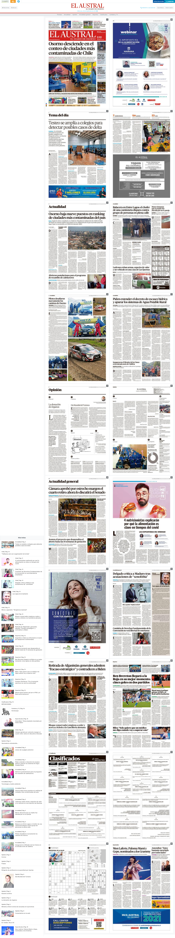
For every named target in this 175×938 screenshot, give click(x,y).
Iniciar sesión (169, 7)
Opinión (74, 14)
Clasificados (103, 14)
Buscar (14, 7)
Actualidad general (84, 14)
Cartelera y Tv (113, 14)
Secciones (6, 7)
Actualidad (67, 14)
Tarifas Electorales (159, 1)
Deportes (95, 14)
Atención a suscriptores (148, 7)
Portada (59, 14)
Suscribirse (160, 7)
